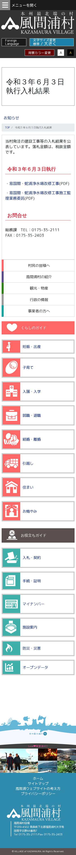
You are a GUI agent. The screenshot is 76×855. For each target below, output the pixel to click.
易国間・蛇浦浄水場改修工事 (34, 183)
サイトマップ (38, 783)
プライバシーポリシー (38, 793)
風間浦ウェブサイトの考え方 (38, 788)
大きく (50, 44)
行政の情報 (39, 299)
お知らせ (11, 118)
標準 (36, 44)
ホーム (38, 778)
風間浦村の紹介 (39, 276)
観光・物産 (39, 288)
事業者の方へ (39, 311)
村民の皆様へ (39, 265)
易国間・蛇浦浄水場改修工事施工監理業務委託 (38, 195)
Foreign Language (12, 42)
